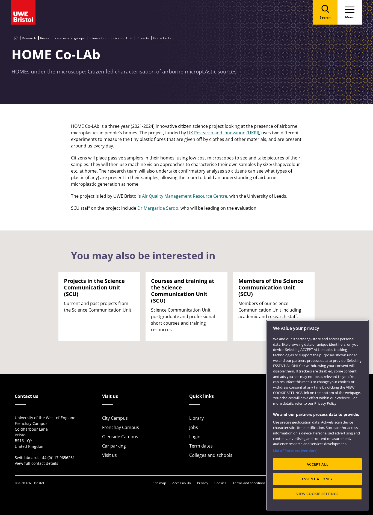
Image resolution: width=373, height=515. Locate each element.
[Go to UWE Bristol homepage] (15, 38)
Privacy (202, 483)
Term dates (201, 446)
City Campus (115, 418)
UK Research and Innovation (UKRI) (223, 133)
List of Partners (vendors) (295, 450)
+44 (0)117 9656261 (57, 457)
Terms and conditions (249, 483)
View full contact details (36, 463)
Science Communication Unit (110, 38)
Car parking (114, 446)
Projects (143, 38)
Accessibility (181, 483)
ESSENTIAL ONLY (317, 478)
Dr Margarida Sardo (157, 208)
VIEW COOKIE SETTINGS (317, 493)
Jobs (193, 427)
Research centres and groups (62, 38)
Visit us (109, 455)
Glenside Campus (120, 437)
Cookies (220, 483)
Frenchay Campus (120, 427)
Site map (159, 483)
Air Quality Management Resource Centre (184, 196)
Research (29, 38)
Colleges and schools (210, 455)
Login (194, 437)
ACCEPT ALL (317, 464)
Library (196, 418)
